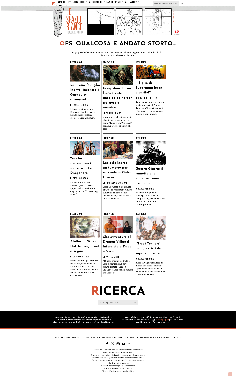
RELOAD (176, 32)
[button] (176, 3)
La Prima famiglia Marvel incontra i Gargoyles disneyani (85, 92)
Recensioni (76, 62)
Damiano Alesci (81, 256)
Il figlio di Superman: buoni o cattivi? (149, 87)
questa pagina (162, 320)
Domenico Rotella (147, 98)
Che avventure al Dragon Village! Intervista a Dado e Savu (117, 244)
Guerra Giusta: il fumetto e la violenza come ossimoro (149, 176)
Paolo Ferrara (80, 105)
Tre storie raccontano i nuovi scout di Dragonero (82, 166)
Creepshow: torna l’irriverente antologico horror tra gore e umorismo (117, 98)
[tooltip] (107, 343)
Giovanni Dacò (80, 178)
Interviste (108, 138)
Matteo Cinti (112, 256)
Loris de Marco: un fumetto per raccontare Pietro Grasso (117, 170)
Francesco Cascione (116, 182)
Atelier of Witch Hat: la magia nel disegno (84, 246)
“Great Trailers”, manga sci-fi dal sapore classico (149, 248)
